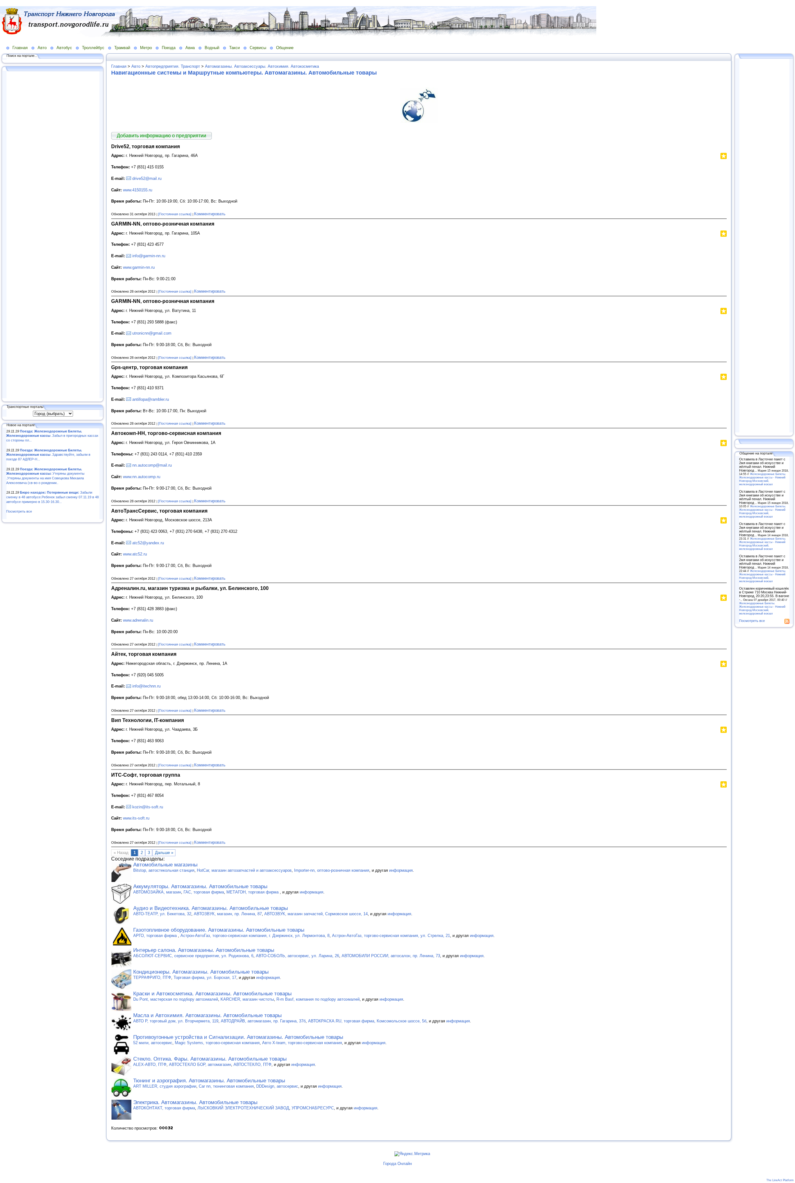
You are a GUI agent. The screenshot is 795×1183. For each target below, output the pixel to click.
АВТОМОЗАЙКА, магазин (157, 892)
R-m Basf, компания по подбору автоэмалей (318, 999)
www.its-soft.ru (136, 818)
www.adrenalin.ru (138, 620)
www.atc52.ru (135, 554)
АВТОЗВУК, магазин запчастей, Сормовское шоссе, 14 (316, 913)
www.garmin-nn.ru (139, 267)
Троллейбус (93, 47)
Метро (146, 47)
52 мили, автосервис (152, 1042)
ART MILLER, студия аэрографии (164, 1086)
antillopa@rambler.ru (150, 399)
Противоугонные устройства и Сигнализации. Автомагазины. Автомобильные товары (238, 1037)
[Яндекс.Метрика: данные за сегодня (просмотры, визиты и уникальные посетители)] (412, 1153)
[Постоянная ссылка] (174, 214)
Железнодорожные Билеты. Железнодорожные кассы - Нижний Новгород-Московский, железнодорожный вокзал (762, 479)
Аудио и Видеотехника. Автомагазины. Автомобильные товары (210, 908)
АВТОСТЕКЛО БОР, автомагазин (200, 1064)
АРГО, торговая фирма (155, 935)
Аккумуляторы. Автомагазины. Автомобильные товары (200, 886)
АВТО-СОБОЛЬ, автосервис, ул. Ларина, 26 (297, 955)
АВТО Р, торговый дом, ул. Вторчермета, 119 (175, 1021)
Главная (20, 47)
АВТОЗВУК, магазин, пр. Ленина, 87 (228, 913)
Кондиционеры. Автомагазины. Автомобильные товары (201, 972)
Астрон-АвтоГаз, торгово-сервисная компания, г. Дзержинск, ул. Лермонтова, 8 (254, 935)
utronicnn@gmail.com (151, 333)
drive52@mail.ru (146, 178)
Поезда (168, 47)
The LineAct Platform (780, 1180)
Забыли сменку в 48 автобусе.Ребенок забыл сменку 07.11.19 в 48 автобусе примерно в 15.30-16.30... (52, 497)
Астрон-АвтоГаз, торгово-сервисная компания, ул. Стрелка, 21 (391, 935)
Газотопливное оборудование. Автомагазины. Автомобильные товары (218, 930)
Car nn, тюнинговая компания (226, 1086)
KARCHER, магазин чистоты (247, 999)
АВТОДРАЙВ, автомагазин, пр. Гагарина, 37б (263, 1021)
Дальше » (164, 852)
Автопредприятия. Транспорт (172, 66)
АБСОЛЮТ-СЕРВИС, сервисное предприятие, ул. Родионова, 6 (193, 955)
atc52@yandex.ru (148, 543)
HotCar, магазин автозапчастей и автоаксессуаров (244, 870)
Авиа (190, 47)
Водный (212, 47)
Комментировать (209, 214)
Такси (234, 47)
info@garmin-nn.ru (148, 256)
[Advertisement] (52, 235)
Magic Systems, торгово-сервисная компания (217, 1042)
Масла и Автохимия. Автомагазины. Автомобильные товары (207, 1015)
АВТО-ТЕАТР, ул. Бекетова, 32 (162, 913)
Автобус (64, 47)
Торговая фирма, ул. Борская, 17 (205, 977)
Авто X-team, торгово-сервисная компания (302, 1042)
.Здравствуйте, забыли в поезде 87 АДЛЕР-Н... (48, 454)
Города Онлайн (397, 1163)
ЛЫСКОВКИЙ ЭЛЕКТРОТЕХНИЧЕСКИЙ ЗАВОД (243, 1108)
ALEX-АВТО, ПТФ (149, 1064)
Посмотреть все (19, 511)
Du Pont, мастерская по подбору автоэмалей (175, 999)
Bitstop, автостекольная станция (163, 870)
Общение (284, 47)
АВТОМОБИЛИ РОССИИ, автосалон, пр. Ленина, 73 (391, 955)
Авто (42, 47)
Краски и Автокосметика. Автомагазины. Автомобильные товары (212, 994)
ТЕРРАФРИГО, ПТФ (152, 977)
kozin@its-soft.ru (147, 807)
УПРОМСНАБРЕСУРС (313, 1108)
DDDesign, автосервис (277, 1086)
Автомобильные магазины (165, 865)
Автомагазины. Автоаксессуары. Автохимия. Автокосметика (262, 66)
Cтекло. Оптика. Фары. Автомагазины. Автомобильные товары (210, 1059)
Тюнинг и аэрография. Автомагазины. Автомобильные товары (209, 1081)
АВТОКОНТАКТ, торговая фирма (164, 1108)
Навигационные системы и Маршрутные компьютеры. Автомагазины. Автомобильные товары (244, 73)
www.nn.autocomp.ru (141, 476)
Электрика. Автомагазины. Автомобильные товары (195, 1102)
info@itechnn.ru (146, 686)
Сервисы (258, 47)
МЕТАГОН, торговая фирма (253, 892)
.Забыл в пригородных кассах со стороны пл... (52, 435)
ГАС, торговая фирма (204, 892)
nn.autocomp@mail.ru (152, 465)
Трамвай (122, 47)
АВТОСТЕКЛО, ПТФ (252, 1064)
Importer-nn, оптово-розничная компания (331, 870)
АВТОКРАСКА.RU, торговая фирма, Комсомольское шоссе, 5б (367, 1021)
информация (401, 870)
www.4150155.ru (137, 190)
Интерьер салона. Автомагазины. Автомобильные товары (203, 950)
